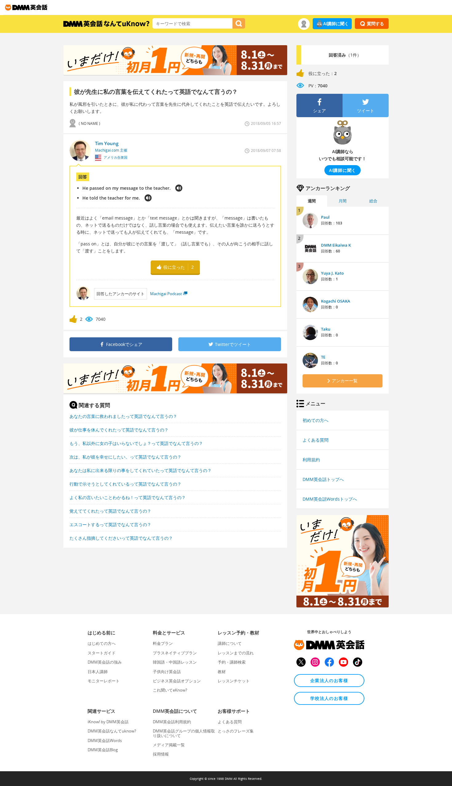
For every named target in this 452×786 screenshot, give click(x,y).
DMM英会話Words (105, 740)
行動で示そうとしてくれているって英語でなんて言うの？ (125, 484)
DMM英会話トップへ (323, 479)
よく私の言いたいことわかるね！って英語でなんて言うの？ (127, 497)
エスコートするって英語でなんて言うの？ (110, 524)
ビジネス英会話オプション (177, 681)
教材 (222, 671)
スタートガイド (102, 653)
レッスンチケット (234, 681)
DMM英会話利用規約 (172, 721)
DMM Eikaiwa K (336, 245)
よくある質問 (315, 440)
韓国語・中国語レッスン (175, 662)
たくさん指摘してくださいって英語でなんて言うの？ (121, 538)
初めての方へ (315, 420)
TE (323, 357)
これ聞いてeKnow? (170, 690)
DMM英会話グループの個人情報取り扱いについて (184, 733)
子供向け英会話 (167, 671)
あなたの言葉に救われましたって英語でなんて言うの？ (123, 416)
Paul (325, 217)
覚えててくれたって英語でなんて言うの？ (110, 511)
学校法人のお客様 (329, 698)
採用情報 (161, 754)
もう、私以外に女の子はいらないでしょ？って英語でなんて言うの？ (136, 443)
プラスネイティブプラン (175, 653)
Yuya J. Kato (332, 273)
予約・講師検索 (232, 662)
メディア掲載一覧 (169, 745)
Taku (325, 329)
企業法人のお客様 (329, 680)
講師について (230, 643)
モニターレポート (104, 681)
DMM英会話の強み (105, 662)
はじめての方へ (102, 643)
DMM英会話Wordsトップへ (330, 499)
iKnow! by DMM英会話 (108, 721)
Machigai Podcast (166, 293)
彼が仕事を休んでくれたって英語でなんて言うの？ (119, 430)
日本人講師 (98, 671)
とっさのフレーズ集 (236, 731)
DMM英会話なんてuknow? (112, 731)
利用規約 (311, 459)
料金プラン (163, 643)
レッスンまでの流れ (236, 653)
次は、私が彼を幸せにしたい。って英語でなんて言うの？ (125, 457)
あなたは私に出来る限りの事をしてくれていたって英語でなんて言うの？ (140, 470)
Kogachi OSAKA (335, 301)
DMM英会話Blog (103, 749)
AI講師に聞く (336, 23)
